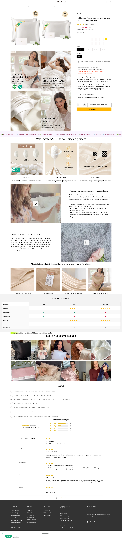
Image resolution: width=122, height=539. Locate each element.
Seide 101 (30, 513)
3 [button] (61, 498)
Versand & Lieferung (16, 517)
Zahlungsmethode (15, 515)
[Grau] (90, 39)
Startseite (79, 13)
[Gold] (106, 39)
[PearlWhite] (78, 39)
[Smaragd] (78, 43)
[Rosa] (82, 39)
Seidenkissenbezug (65, 511)
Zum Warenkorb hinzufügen (99, 104)
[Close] (120, 532)
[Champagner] (86, 39)
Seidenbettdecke (64, 518)
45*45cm (80, 49)
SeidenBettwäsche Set (66, 520)
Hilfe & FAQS (15, 513)
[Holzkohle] (94, 39)
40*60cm (88, 49)
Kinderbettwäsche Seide (66, 528)
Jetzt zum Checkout (94, 109)
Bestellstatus (47, 515)
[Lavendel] (94, 43)
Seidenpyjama (64, 523)
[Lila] (82, 43)
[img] (49, 439)
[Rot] (86, 43)
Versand (78, 29)
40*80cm (96, 49)
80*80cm (104, 49)
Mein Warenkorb (48, 513)
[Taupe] (98, 43)
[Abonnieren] (110, 511)
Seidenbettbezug (64, 516)
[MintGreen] (90, 43)
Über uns (29, 510)
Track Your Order (15, 527)
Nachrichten (14, 525)
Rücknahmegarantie (16, 522)
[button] (11, 1)
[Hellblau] (102, 43)
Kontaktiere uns (15, 510)
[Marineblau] (98, 39)
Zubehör (62, 525)
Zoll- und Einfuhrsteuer (17, 520)
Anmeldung (46, 510)
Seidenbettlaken (64, 513)
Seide (79, 56)
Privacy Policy (45, 533)
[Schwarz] (102, 39)
